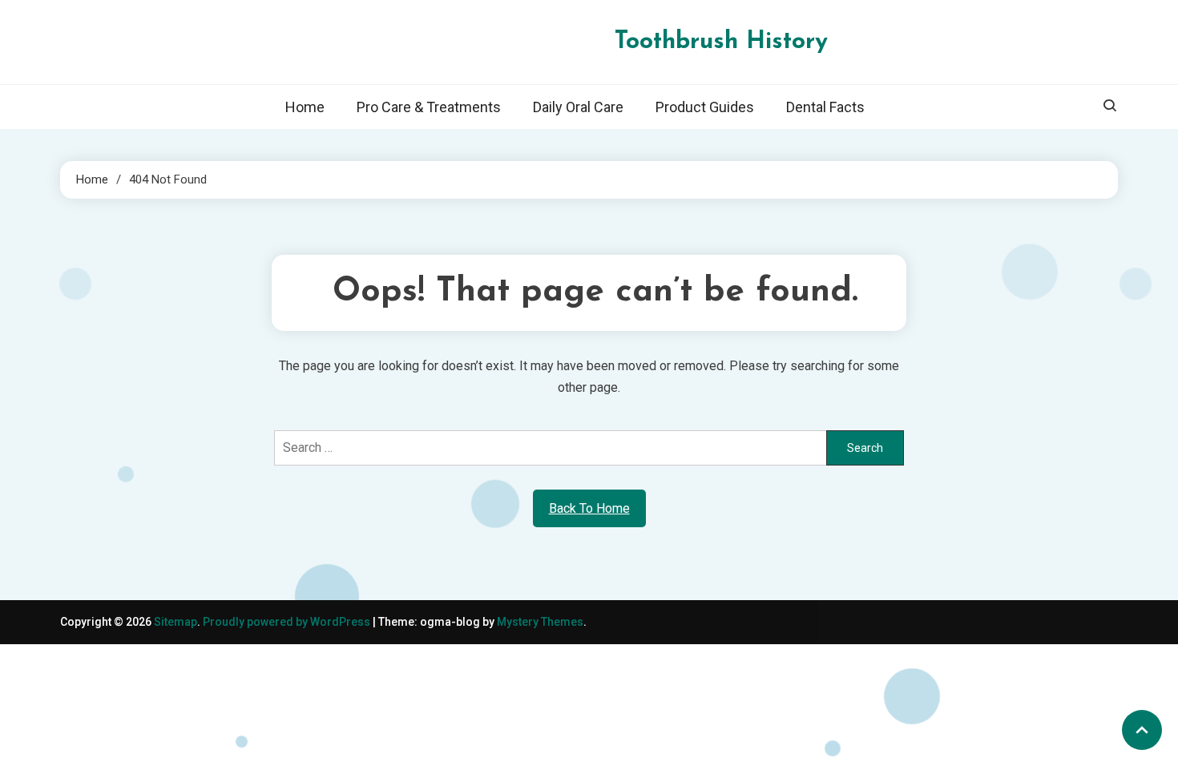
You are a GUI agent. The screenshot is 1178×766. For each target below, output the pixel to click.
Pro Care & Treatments (429, 107)
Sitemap (175, 621)
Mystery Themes (540, 621)
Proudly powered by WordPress (288, 621)
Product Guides (705, 107)
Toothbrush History (721, 42)
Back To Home (589, 508)
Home (305, 107)
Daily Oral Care (578, 107)
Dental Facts (825, 107)
